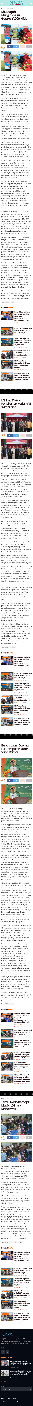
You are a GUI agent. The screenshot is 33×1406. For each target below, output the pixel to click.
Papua (20, 1242)
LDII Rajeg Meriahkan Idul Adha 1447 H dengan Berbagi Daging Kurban (22, 353)
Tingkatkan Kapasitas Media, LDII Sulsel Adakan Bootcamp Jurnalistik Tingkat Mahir (22, 342)
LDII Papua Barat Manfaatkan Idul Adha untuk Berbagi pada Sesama (22, 364)
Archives (3, 1386)
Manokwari (13, 1242)
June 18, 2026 (23, 357)
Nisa (17, 357)
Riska (17, 335)
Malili (11, 1004)
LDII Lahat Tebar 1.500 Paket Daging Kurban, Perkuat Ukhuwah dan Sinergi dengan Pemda (22, 376)
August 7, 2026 (18, 324)
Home (2, 8)
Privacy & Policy (11, 1398)
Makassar (12, 647)
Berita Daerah (6, 312)
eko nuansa (19, 322)
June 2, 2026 (24, 369)
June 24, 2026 (23, 335)
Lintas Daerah (9, 8)
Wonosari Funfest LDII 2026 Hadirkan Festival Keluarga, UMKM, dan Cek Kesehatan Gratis (20, 1363)
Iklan (2, 1398)
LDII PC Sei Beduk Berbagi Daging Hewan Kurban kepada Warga (23, 330)
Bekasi (7, 302)
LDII (12, 302)
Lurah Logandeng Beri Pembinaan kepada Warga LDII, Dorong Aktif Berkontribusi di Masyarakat (20, 1373)
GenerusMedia (16, 1401)
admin (17, 369)
